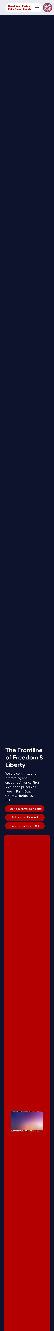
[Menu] (36, 7)
